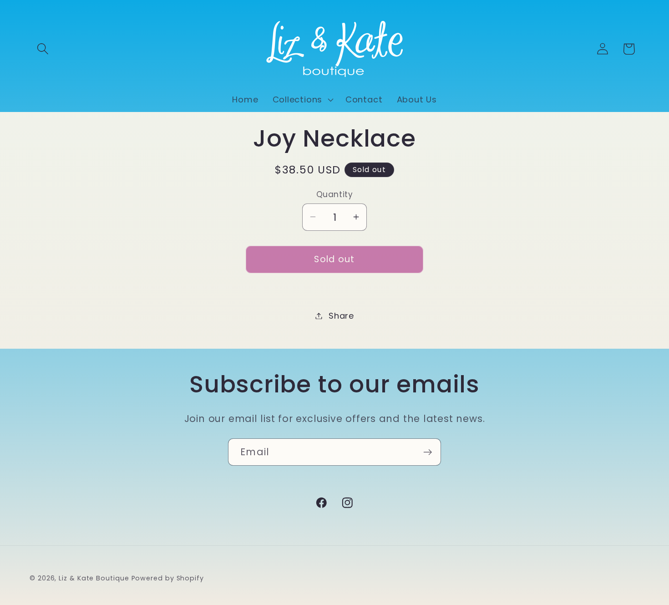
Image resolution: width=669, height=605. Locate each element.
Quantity (334, 194)
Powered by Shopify (168, 577)
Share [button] (341, 315)
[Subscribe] (428, 452)
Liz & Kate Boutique (94, 577)
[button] (43, 49)
